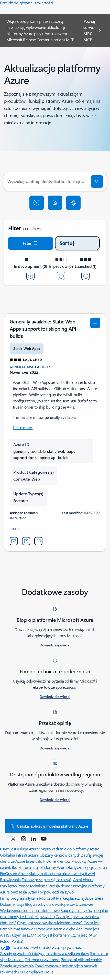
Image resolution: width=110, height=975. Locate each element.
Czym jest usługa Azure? (20, 848)
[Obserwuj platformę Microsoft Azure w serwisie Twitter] (13, 838)
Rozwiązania (10, 879)
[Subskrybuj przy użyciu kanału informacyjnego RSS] (55, 203)
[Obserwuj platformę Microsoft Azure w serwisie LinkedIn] (33, 838)
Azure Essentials (28, 861)
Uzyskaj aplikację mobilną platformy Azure (52, 826)
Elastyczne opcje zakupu (87, 867)
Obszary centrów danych (59, 855)
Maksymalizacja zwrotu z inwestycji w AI (61, 873)
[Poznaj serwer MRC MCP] (73, 203)
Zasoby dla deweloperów (54, 904)
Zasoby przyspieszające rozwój (46, 879)
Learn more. (23, 427)
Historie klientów (57, 861)
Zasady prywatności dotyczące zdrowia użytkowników (44, 953)
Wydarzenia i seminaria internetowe (30, 910)
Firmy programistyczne (19, 898)
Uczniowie (84, 904)
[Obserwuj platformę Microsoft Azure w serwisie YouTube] (44, 838)
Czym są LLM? (24, 935)
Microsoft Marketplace (57, 898)
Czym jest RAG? (83, 935)
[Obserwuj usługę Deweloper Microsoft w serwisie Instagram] (23, 838)
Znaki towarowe (48, 965)
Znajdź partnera (90, 898)
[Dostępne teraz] (85, 275)
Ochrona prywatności (42, 959)
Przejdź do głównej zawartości (26, 2)
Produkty (78, 861)
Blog (28, 904)
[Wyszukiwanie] (97, 181)
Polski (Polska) (11, 941)
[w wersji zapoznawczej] (61, 275)
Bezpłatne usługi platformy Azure (39, 867)
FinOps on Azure (14, 873)
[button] (36, 203)
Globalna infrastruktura (19, 855)
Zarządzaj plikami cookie (81, 959)
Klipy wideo (44, 916)
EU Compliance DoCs (35, 971)
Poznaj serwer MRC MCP (89, 30)
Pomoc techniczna (32, 885)
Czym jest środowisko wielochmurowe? (50, 922)
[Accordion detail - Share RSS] (26, 541)
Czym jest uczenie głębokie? (59, 928)
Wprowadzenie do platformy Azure (70, 848)
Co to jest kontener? (53, 935)
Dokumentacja (12, 904)
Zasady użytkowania (17, 965)
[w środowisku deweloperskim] (30, 275)
